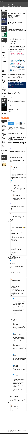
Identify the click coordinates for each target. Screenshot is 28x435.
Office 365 (18, 133)
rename (20, 28)
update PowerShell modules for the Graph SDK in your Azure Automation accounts (17, 103)
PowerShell (12, 133)
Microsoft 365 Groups (3, 65)
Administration (15, 133)
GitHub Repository (19, 6)
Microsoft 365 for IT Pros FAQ (23, 2)
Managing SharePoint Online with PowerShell (16, 127)
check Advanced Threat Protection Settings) (17, 39)
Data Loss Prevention (3, 47)
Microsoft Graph (3, 70)
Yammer (4, 96)
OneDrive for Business (3, 80)
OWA (6, 81)
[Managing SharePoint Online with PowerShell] (17, 123)
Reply (10, 163)
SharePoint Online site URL (16, 28)
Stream (3, 91)
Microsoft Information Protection (3, 72)
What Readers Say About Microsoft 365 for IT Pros (7, 6)
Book (5, 43)
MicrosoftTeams (10, 30)
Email (3, 49)
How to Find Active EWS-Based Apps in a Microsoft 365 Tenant (4, 143)
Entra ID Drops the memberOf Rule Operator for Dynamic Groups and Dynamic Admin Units (4, 129)
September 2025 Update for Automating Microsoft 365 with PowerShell (22, 127)
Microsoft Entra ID (3, 67)
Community (3, 45)
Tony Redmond (16, 16)
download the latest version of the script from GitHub (17, 74)
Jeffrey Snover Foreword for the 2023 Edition (13, 2)
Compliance (4, 46)
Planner (3, 82)
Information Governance (3, 58)
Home (2, 2)
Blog (14, 6)
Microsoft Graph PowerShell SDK (18, 29)
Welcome (6, 2)
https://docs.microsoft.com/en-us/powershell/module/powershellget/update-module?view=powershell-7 (18, 170)
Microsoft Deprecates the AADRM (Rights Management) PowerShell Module (11, 127)
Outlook (3, 81)
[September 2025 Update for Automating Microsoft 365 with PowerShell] (23, 123)
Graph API (3, 57)
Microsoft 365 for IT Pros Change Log (12, 4)
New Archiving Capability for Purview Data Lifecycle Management (4, 134)
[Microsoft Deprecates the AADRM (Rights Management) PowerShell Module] (11, 123)
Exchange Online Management (15, 38)
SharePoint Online (3, 90)
